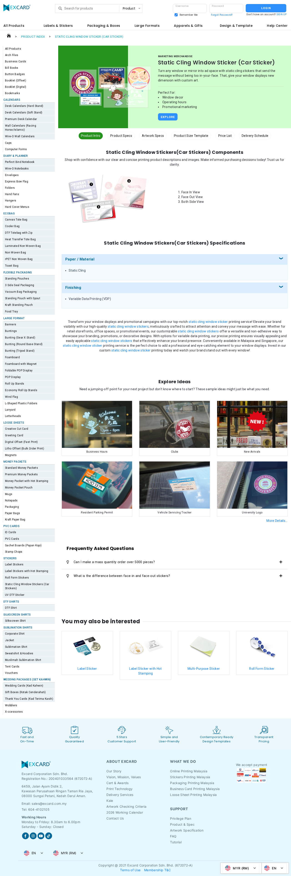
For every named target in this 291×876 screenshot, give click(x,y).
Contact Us (115, 818)
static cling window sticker (208, 322)
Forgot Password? (221, 15)
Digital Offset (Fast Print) (21, 442)
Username (182, 6)
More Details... (277, 521)
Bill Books (11, 67)
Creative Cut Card (16, 428)
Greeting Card (14, 435)
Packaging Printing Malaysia (192, 783)
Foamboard (12, 357)
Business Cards (15, 61)
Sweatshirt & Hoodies (19, 653)
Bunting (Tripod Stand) (20, 350)
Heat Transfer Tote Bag (20, 239)
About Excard (121, 761)
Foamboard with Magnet (21, 364)
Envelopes (12, 175)
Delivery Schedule (255, 135)
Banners (10, 324)
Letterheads (13, 416)
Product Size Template (191, 135)
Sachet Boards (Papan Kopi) (23, 545)
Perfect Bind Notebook (20, 162)
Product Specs (121, 135)
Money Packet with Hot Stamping (26, 481)
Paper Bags (12, 513)
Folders (10, 187)
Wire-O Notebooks (17, 168)
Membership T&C (157, 870)
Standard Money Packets (21, 467)
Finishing (73, 287)
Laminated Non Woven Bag (23, 246)
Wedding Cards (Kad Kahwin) (24, 685)
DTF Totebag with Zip (18, 232)
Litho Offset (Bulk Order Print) (24, 448)
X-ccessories (14, 711)
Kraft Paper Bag (15, 519)
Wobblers (11, 705)
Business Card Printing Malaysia (195, 789)
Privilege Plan (180, 818)
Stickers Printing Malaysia (190, 777)
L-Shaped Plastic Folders (21, 403)
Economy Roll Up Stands (21, 390)
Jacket (9, 640)
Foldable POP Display (19, 370)
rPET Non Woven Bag (19, 259)
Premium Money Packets (21, 474)
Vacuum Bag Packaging (21, 291)
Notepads (11, 500)
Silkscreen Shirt (15, 620)
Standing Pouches (17, 278)
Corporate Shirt (15, 633)
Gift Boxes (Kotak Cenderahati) (25, 692)
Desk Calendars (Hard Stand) (24, 106)
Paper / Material (79, 259)
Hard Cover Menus (17, 207)
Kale (109, 800)
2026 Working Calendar (124, 812)
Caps (8, 143)
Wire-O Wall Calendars (20, 136)
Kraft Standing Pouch (19, 305)
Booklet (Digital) (15, 86)
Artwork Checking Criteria (126, 806)
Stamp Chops (14, 551)
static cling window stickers (128, 326)
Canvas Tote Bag (16, 219)
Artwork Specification (186, 830)
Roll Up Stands (14, 383)
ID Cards (10, 532)
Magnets (11, 455)
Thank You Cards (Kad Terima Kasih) (29, 698)
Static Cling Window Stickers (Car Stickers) (27, 586)
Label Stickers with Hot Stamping (26, 571)
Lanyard (10, 409)
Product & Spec (182, 824)
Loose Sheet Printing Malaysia (193, 795)
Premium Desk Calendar (21, 119)
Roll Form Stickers (17, 577)
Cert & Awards (117, 783)
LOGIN (266, 8)
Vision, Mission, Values (123, 777)
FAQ (173, 836)
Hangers (10, 200)
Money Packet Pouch (19, 487)
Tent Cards (12, 666)
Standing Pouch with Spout (22, 298)
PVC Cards (12, 538)
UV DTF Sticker (14, 594)
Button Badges (15, 74)
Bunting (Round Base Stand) (24, 344)
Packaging (12, 506)
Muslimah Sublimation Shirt (23, 660)
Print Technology (119, 789)
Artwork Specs (153, 135)
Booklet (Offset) (15, 80)
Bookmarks (12, 93)
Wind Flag (11, 396)
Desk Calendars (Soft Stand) (24, 112)
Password (218, 6)
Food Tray (11, 311)
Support (179, 809)
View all (131, 17)
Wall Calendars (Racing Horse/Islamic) (20, 127)
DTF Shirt (11, 607)
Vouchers (11, 673)
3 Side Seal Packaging (19, 285)
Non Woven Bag (15, 252)
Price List (225, 135)
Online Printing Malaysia (188, 771)
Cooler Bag (12, 226)
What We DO (183, 761)
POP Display (13, 377)
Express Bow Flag (16, 181)
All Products (13, 48)
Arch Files (11, 55)
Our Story (113, 771)
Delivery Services (119, 795)
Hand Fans (12, 194)
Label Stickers (14, 564)
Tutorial (176, 842)
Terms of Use (130, 870)
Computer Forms (16, 149)
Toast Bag (11, 265)
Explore (168, 117)
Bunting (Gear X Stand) (20, 337)
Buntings (11, 331)
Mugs (8, 494)
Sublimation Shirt (16, 646)
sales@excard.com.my (49, 803)
